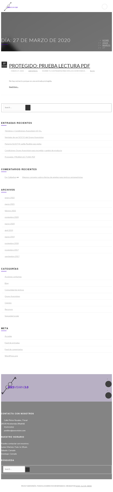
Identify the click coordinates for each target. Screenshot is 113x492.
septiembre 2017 (12, 256)
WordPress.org (11, 356)
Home (106, 40)
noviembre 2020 (12, 217)
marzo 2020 (10, 224)
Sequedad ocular (12, 316)
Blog (92, 71)
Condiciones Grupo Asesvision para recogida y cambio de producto (33, 150)
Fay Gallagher (10, 177)
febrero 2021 (10, 211)
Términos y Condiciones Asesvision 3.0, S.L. (23, 131)
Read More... (13, 87)
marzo (107, 45)
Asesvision (33, 71)
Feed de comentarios (14, 349)
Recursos (9, 309)
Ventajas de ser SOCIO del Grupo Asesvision (24, 137)
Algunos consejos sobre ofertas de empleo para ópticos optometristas (52, 177)
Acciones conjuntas (13, 276)
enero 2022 (10, 197)
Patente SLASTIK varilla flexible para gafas (23, 144)
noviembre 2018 (12, 243)
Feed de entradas (12, 343)
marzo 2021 (10, 204)
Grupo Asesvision (12, 296)
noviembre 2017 (12, 250)
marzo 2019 (10, 237)
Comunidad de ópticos (14, 290)
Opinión (8, 303)
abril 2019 (9, 230)
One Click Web (84, 486)
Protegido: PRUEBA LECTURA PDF (49, 65)
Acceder (8, 336)
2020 (105, 43)
